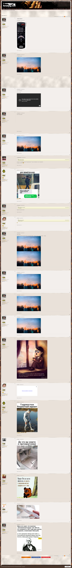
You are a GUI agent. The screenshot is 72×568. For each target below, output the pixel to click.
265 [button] (67, 16)
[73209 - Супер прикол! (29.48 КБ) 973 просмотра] (28, 512)
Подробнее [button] (23, 566)
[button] (58, 16)
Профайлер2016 (21, 207)
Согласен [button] (68, 566)
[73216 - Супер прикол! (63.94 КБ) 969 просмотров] (29, 538)
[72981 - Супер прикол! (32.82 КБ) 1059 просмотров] (21, 35)
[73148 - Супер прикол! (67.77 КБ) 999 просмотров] (32, 359)
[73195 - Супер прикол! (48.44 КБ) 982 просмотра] (27, 455)
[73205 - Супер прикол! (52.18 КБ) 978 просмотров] (27, 487)
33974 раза (6, 27)
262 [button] (63, 16)
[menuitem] (26, 557)
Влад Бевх (20, 159)
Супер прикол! (4, 15)
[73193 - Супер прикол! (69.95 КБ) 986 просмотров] (27, 417)
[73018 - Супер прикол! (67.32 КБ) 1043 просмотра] (28, 184)
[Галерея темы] (6, 15)
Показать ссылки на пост (19, 50)
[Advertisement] (36, 13)
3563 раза (6, 512)
